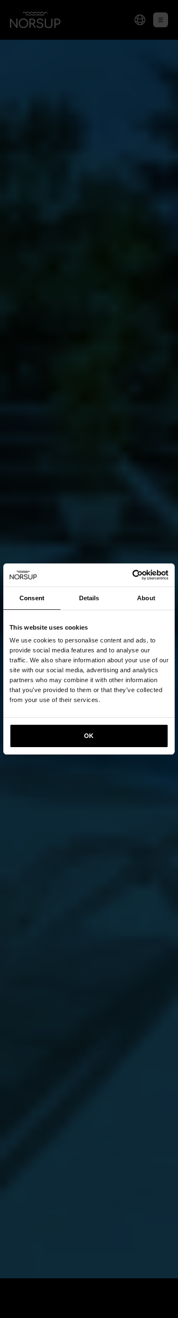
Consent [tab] (31, 597)
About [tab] (146, 597)
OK (89, 735)
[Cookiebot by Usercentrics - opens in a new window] (132, 575)
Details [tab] (89, 597)
